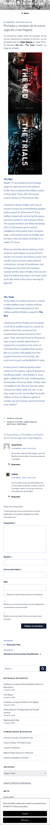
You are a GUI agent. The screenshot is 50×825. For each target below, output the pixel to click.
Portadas (22, 424)
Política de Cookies (20, 806)
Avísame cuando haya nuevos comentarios (25, 594)
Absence (16, 748)
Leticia (28, 22)
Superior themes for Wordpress (17, 783)
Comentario (10, 523)
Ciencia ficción (15, 422)
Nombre (8, 557)
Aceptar (25, 814)
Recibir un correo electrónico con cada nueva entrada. (23, 617)
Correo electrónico (13, 569)
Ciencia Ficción (15, 418)
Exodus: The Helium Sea (22, 738)
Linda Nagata (30, 422)
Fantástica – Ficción (23, 3)
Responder (16, 464)
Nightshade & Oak (11, 720)
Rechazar (25, 820)
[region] (25, 811)
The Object (8, 695)
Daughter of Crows (20, 758)
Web (6, 582)
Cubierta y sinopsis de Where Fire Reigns (21, 702)
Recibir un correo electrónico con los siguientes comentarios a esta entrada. (24, 605)
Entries (9, 797)
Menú (26, 13)
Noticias (11, 424)
